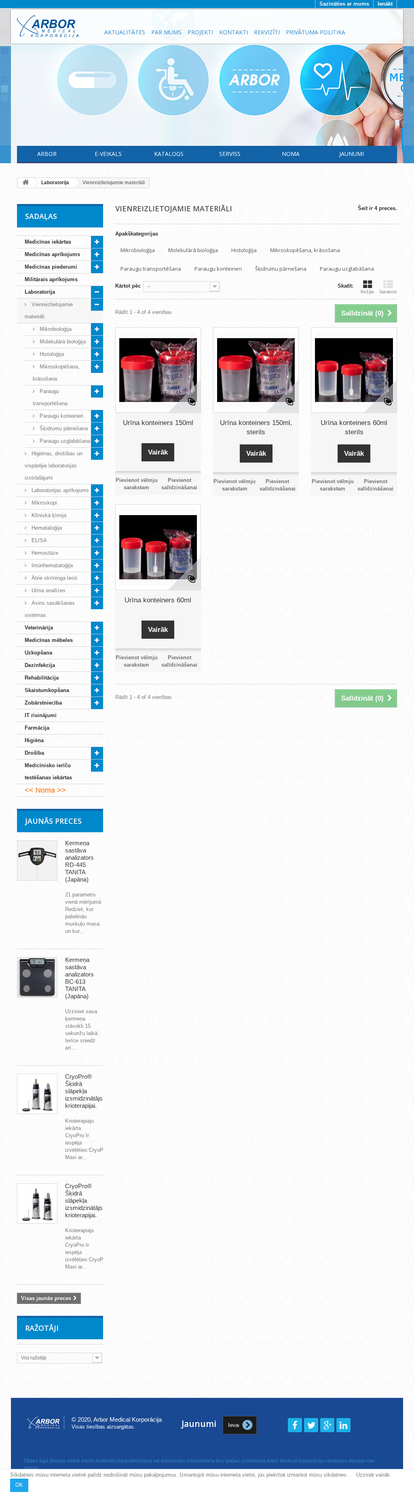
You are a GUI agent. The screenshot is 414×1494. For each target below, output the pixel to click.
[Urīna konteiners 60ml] (158, 547)
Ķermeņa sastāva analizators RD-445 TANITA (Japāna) (79, 861)
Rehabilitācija (42, 678)
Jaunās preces (53, 821)
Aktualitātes (124, 32)
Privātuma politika (315, 32)
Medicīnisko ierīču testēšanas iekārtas (48, 771)
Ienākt (385, 4)
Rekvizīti (267, 32)
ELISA (38, 540)
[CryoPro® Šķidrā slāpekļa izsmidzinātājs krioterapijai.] (37, 1094)
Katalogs (169, 154)
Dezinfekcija (40, 665)
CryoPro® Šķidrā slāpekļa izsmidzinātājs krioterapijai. (84, 1091)
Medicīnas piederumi (51, 267)
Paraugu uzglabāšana (64, 441)
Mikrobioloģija (55, 329)
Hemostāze (44, 553)
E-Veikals (108, 154)
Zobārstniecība (43, 703)
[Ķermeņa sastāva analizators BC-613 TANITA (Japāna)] (37, 977)
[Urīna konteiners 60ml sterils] (354, 370)
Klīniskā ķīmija (48, 515)
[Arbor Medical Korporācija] (56, 26)
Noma (291, 154)
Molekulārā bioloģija (62, 342)
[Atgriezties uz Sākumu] (25, 183)
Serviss (230, 154)
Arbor (47, 154)
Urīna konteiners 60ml (158, 600)
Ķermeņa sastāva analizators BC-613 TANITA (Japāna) (79, 978)
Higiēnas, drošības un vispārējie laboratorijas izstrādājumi (53, 465)
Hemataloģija (46, 528)
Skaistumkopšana (47, 690)
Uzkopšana (38, 653)
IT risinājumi (41, 715)
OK (19, 1485)
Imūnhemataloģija (51, 565)
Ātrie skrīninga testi (53, 578)
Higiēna (34, 740)
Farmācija (37, 728)
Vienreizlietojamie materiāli (49, 310)
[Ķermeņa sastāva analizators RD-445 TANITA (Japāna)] (37, 860)
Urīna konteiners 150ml (158, 423)
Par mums (166, 32)
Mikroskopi (43, 503)
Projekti (200, 32)
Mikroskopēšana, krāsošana (56, 373)
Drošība (34, 753)
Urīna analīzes (47, 590)
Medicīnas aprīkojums (52, 254)
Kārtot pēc (128, 286)
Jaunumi (351, 154)
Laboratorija (40, 292)
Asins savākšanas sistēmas (50, 609)
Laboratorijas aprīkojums (59, 490)
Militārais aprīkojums (51, 279)
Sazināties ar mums (344, 4)
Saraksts (388, 291)
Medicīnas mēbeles (49, 640)
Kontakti (233, 32)
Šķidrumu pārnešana (63, 428)
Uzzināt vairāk (373, 1475)
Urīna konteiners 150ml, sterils (256, 427)
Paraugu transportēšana (50, 397)
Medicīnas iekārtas (48, 242)
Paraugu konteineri (60, 416)
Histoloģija (51, 354)
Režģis (367, 291)
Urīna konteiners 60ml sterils (354, 427)
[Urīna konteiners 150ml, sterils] (256, 370)
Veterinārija (39, 628)
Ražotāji (42, 1328)
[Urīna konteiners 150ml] (158, 370)
